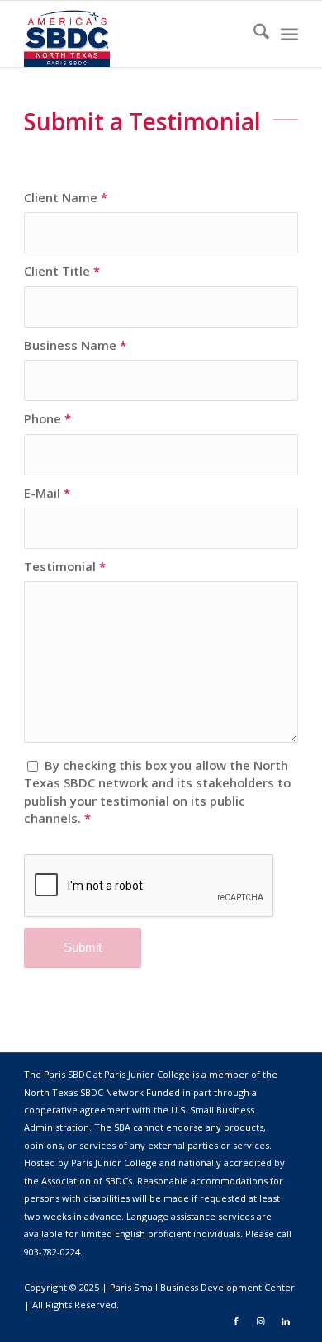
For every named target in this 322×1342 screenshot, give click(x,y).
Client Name (65, 197)
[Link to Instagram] (261, 1321)
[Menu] (289, 34)
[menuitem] (253, 34)
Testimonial (65, 566)
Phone (47, 418)
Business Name (75, 345)
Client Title (62, 270)
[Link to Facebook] (236, 1321)
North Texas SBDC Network (84, 1092)
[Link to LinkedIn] (285, 1321)
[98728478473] (133, 34)
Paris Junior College (114, 1162)
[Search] (253, 34)
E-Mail (47, 492)
